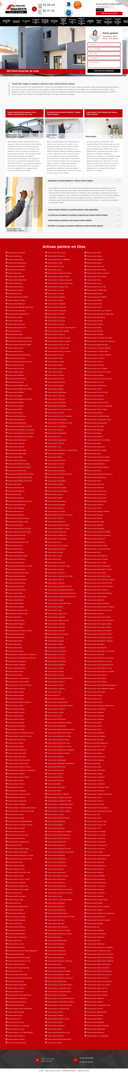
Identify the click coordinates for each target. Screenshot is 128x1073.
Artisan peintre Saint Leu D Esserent (99, 630)
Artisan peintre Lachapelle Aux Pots (60, 586)
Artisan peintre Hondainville (57, 532)
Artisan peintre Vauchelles (96, 876)
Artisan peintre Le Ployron (96, 358)
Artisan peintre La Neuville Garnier (59, 991)
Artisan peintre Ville (93, 940)
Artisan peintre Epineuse (16, 964)
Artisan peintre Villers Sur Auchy (98, 978)
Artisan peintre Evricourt (16, 1022)
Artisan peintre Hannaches (57, 460)
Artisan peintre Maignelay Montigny (60, 722)
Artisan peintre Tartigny (95, 773)
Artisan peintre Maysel (55, 777)
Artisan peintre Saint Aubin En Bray (99, 576)
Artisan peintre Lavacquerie (57, 651)
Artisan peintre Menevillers (57, 787)
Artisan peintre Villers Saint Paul (98, 968)
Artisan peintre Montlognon (57, 879)
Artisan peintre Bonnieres (16, 535)
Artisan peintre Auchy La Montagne (20, 338)
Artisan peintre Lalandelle (56, 624)
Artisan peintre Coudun (16, 814)
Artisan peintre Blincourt (16, 515)
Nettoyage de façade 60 (54, 22)
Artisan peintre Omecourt (95, 266)
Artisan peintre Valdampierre (96, 859)
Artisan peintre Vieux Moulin (96, 933)
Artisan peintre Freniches (56, 324)
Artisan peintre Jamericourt (57, 549)
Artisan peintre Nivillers (55, 1012)
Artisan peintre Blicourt (16, 511)
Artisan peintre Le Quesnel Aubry (98, 416)
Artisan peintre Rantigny (95, 430)
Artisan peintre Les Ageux (17, 300)
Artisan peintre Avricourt (16, 368)
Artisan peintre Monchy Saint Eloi (59, 838)
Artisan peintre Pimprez (95, 321)
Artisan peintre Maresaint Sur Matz (59, 736)
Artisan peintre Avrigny (15, 372)
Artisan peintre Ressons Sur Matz (98, 460)
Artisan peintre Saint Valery (96, 692)
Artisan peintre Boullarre (16, 562)
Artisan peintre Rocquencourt (97, 498)
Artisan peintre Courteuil (16, 828)
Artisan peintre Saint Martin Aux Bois (99, 634)
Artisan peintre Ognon (94, 263)
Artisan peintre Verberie (95, 910)
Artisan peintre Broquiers (16, 624)
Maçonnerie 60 (26, 21)
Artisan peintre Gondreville (57, 402)
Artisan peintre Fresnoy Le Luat (58, 344)
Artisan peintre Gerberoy (56, 375)
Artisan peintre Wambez (95, 1015)
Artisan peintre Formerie (56, 290)
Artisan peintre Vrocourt (95, 1008)
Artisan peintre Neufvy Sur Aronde (59, 971)
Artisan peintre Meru (54, 790)
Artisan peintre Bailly (15, 395)
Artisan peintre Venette (94, 903)
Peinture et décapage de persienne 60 (81, 21)
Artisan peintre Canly (15, 675)
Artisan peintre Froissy (55, 358)
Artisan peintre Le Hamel (56, 464)
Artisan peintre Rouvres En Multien (99, 532)
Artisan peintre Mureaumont (57, 954)
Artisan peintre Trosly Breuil (96, 842)
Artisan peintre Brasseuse (17, 590)
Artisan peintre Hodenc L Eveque (59, 528)
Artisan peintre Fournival (56, 314)
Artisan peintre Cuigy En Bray (18, 886)
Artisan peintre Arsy (14, 331)
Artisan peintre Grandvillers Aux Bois (60, 423)
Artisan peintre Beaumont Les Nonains (21, 433)
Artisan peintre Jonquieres (56, 562)
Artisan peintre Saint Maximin (97, 647)
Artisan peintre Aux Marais (96, 1029)
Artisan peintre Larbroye (56, 637)
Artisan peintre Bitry (15, 494)
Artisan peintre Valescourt (95, 862)
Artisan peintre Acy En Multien (18, 297)
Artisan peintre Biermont (16, 491)
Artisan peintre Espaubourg (17, 998)
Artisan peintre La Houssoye (57, 539)
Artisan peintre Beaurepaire (17, 440)
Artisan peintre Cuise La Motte (18, 889)
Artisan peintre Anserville (16, 252)
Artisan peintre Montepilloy (57, 859)
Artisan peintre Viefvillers (95, 930)
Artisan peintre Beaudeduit (17, 423)
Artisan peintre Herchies (56, 508)
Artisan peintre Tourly (94, 818)
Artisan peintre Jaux (54, 559)
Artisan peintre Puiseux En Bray (97, 402)
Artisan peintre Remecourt (96, 447)
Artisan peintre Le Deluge (16, 916)
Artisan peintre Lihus (55, 692)
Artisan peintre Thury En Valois (97, 808)
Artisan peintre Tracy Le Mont (97, 821)
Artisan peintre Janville (55, 552)
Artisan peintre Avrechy (16, 365)
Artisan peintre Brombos (16, 620)
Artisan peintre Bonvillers (16, 539)
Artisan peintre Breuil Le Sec (18, 610)
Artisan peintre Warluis (94, 1019)
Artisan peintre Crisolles (16, 865)
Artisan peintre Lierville (55, 685)
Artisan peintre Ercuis (15, 971)
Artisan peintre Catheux (16, 695)
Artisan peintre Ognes (94, 256)
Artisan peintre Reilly (94, 443)
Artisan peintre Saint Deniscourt (97, 590)
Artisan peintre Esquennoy (17, 1002)
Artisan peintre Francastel (56, 317)
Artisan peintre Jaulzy (55, 556)
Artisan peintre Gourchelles (57, 406)
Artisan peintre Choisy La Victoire (19, 767)
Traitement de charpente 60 (36, 21)
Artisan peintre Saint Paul (95, 654)
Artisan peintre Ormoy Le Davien (98, 273)
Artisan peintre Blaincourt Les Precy (20, 501)
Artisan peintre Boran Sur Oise (18, 542)
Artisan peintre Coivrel (15, 787)
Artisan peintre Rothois (94, 518)
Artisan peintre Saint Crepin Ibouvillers (100, 586)
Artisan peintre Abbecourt (16, 304)
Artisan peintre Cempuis (16, 712)
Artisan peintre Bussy (15, 647)
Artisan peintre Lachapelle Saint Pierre (61, 590)
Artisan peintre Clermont (16, 784)
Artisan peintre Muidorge (56, 947)
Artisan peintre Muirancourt (57, 951)
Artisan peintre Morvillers (56, 923)
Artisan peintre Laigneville (56, 617)
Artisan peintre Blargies (16, 508)
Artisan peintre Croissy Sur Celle (19, 872)
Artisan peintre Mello (55, 784)
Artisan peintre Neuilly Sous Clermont (60, 978)
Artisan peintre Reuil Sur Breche (98, 467)
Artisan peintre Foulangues (57, 304)
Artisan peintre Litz (54, 695)
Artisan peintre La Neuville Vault (58, 1008)
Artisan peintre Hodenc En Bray (58, 525)
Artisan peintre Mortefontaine (57, 913)
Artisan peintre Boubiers (16, 552)
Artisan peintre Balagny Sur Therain (20, 399)
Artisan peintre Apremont (16, 324)
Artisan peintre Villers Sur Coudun (98, 985)
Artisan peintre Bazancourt (17, 416)
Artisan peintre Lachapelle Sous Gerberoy (62, 593)
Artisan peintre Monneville (56, 845)
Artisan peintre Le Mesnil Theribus (59, 811)
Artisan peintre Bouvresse (17, 583)
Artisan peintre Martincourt (57, 767)
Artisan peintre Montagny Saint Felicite (61, 852)
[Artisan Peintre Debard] (16, 7)
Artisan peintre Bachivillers (17, 378)
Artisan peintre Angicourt (16, 270)
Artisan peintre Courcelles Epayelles (20, 821)
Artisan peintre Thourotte (95, 804)
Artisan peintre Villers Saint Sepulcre (99, 971)
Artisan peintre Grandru (56, 430)
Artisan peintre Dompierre (17, 933)
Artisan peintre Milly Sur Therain (59, 818)
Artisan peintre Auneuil (15, 348)
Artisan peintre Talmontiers (96, 770)
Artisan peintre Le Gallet (56, 361)
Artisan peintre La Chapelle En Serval (21, 733)
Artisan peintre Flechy (55, 263)
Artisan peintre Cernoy (15, 716)
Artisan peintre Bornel (15, 549)
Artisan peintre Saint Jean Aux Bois (99, 617)
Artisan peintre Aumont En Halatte (19, 344)
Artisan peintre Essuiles (16, 1005)
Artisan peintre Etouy (15, 1015)
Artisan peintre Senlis (94, 722)
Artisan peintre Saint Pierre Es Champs (100, 658)
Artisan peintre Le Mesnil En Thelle (59, 801)
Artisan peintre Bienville (16, 487)
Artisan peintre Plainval (95, 331)
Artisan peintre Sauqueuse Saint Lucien (100, 705)
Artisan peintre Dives (15, 923)
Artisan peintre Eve (14, 1019)
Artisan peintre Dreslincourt (17, 937)
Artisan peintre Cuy (14, 903)
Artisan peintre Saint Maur (96, 644)
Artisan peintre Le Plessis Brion (97, 351)
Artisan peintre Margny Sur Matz (59, 753)
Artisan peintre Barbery (16, 402)
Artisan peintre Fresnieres (56, 334)
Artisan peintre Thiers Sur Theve (98, 787)
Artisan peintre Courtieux (16, 831)
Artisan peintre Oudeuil (95, 293)
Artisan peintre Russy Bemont (97, 556)
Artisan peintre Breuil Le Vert (18, 613)
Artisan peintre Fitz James (56, 252)
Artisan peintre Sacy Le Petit (96, 562)
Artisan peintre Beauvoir (16, 447)
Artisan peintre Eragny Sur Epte (19, 968)
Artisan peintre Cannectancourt (18, 678)
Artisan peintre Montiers (56, 869)
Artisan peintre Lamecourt (56, 627)
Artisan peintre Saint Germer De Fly (99, 610)
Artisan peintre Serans (94, 729)
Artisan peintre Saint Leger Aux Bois (99, 624)
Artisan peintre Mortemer (56, 920)
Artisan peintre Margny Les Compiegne (61, 750)
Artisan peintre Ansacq (15, 259)
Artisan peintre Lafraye (55, 607)
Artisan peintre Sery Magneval (97, 743)
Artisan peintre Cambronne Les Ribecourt (22, 654)
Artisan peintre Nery (54, 964)
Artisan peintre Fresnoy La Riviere (59, 341)
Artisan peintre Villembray (95, 944)
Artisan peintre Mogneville (56, 821)
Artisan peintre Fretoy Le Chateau (59, 351)
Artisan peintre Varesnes (95, 869)
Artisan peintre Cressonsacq (17, 852)
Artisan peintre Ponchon (95, 361)
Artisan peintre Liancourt (56, 675)
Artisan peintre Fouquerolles (57, 310)
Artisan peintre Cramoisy (16, 838)
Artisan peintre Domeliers (16, 927)
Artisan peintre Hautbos (56, 484)
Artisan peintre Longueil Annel (58, 702)
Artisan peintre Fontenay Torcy (58, 287)
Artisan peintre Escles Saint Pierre (19, 995)
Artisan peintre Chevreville (17, 753)
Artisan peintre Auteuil (15, 351)
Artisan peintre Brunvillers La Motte (20, 630)
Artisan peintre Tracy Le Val (96, 825)
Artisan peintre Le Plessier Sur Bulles (99, 338)
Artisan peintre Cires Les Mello (18, 777)
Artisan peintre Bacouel (16, 382)
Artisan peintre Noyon (55, 1042)
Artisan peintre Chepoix (16, 746)
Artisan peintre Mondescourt (57, 842)
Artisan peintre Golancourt (56, 399)
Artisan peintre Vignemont (96, 937)
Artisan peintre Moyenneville (57, 940)
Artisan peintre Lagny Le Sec (57, 613)
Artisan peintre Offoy (94, 252)
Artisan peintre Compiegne (17, 790)
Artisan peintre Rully (94, 552)
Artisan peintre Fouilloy (55, 300)
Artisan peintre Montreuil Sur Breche (60, 889)
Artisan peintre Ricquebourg (96, 477)
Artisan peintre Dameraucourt (18, 906)
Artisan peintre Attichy (15, 334)
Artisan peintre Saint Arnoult (96, 573)
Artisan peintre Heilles (55, 498)
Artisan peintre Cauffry (15, 705)
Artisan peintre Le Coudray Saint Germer (22, 808)
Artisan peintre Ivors (54, 542)
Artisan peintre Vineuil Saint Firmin (98, 1005)
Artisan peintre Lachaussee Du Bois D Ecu (62, 596)
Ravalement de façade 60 (6, 22)
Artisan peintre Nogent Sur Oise (58, 1019)
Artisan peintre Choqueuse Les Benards (21, 770)
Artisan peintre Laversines (56, 658)
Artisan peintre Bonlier (15, 525)
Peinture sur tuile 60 (99, 22)
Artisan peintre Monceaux (56, 828)
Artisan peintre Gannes (55, 365)
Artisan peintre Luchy (55, 716)
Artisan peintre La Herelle (56, 511)
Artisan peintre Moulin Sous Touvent (60, 933)
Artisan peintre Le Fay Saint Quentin (20, 1032)
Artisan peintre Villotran (95, 1002)
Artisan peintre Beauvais (16, 443)
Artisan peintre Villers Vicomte (97, 995)
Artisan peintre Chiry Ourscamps (19, 760)
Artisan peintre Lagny (55, 610)
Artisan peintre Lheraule (56, 671)
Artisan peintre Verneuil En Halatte (98, 920)
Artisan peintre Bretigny (16, 607)
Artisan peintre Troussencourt (97, 845)
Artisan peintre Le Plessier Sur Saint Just (101, 341)
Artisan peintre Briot (15, 617)
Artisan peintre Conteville (16, 797)
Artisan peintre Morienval (56, 906)
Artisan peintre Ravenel (95, 436)
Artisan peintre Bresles (16, 600)
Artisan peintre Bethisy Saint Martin (20, 477)
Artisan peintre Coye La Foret (18, 835)
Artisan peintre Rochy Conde (96, 491)
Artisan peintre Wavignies (95, 1022)
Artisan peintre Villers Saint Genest (99, 964)
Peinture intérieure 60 (90, 22)
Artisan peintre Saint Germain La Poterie (100, 607)
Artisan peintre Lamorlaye (56, 630)
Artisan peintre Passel (94, 307)
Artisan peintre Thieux (94, 797)
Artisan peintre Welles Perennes (98, 1025)
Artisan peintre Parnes (94, 304)
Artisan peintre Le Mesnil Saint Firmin (60, 804)
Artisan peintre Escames (16, 988)
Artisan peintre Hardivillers (57, 470)
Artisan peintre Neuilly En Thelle (58, 974)
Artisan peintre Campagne (17, 661)
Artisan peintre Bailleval (16, 392)
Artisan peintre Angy (15, 256)
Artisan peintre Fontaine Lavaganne (60, 280)
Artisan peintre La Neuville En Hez (59, 988)
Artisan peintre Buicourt (16, 637)
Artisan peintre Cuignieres (17, 882)
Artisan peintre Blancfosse (17, 504)
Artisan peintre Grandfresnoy (57, 419)
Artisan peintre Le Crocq (16, 869)
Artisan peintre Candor (15, 671)
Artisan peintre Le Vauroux (96, 893)
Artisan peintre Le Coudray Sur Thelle (21, 811)
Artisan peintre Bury (15, 644)
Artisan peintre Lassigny (56, 641)
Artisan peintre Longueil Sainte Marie (60, 705)
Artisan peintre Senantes (95, 719)
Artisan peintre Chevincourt (17, 750)
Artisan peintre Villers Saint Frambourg (100, 961)
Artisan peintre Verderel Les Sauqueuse (100, 913)
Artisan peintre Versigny (95, 923)
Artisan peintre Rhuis (94, 470)
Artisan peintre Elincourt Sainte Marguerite (22, 951)
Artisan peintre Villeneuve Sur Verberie (100, 954)
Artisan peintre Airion (15, 283)
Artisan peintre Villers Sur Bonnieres (99, 981)
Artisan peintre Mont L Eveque (58, 876)
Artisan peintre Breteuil (16, 603)
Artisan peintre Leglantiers (57, 664)
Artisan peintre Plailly (94, 327)
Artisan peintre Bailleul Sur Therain (20, 389)
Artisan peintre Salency (95, 695)
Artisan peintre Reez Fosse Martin (98, 440)
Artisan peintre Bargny (15, 406)
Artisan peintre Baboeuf (16, 375)
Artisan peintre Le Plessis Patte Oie (99, 355)
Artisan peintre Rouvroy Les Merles (99, 535)
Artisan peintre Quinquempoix (97, 423)
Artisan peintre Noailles (55, 1015)
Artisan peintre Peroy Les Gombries (99, 310)
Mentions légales (69, 1070)
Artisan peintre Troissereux (96, 838)
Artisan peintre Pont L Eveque (97, 368)
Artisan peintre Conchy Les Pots (19, 794)
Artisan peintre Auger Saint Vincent (20, 341)
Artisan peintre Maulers (55, 773)
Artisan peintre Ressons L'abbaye (98, 457)
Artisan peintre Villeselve (95, 998)
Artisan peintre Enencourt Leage (19, 957)
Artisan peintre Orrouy (94, 283)
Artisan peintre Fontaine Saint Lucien (60, 283)
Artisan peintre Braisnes (16, 586)
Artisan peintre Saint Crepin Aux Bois (99, 583)
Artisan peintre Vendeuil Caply (97, 899)
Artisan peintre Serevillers (95, 733)
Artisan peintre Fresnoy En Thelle (59, 338)
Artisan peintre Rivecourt (95, 484)
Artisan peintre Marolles (56, 756)
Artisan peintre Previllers (95, 395)
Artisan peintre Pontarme (95, 365)
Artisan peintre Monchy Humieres (59, 835)
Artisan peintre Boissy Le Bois (18, 521)
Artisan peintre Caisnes (16, 651)
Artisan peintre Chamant (16, 719)
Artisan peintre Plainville (95, 334)
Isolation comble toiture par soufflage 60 (63, 21)
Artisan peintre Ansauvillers (17, 263)
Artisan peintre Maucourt (56, 770)
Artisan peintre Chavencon (17, 739)
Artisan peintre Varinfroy (95, 872)
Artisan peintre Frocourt (56, 355)
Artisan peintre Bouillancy (16, 559)
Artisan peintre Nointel (55, 1022)
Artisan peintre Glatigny (56, 389)
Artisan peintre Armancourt (17, 327)
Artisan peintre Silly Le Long (96, 746)
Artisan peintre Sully (94, 763)
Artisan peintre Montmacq (56, 882)
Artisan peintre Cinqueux (16, 773)
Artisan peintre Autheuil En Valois (19, 355)
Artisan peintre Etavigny (16, 1012)
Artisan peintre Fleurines (56, 266)
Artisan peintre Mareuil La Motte (58, 739)
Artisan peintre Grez (54, 436)
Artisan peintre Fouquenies (57, 307)
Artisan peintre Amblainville (17, 280)
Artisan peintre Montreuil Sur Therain (60, 893)
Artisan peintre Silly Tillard (96, 750)
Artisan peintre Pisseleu (95, 324)
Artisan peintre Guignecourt (57, 440)
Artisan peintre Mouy (55, 937)
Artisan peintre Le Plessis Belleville (99, 348)
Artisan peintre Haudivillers (57, 481)
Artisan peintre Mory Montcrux (58, 927)
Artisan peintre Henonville (56, 504)
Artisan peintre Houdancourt (57, 535)
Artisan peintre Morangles (56, 903)
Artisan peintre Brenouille (16, 596)
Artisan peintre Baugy (15, 413)
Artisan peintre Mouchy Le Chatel (59, 930)
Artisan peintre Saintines (95, 613)
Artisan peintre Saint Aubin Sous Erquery (101, 579)
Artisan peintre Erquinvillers (17, 985)
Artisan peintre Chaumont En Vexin (20, 736)
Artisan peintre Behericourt (17, 450)
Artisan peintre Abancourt (16, 310)
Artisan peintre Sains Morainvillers (98, 566)
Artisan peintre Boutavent (16, 576)
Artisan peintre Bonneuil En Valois (19, 532)
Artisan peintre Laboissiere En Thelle (60, 576)
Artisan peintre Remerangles (96, 450)
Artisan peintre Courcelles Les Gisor (20, 825)
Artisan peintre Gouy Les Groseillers (60, 416)
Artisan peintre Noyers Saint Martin (59, 1039)
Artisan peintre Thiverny (95, 801)
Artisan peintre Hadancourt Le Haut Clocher (62, 450)
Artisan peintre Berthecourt (17, 470)
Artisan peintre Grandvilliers (57, 426)
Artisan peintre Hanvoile (56, 467)
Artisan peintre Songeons (95, 760)
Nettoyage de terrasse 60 (72, 21)
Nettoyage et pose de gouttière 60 (45, 21)
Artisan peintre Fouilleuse (56, 297)
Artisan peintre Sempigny (95, 716)
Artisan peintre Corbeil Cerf (17, 801)
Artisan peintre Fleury (55, 270)
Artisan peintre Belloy (15, 457)
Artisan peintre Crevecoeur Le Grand (20, 855)
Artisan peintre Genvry (55, 372)
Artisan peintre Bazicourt (16, 419)
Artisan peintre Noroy (55, 1029)
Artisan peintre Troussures (96, 848)
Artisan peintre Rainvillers (95, 426)
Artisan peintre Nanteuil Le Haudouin (60, 961)
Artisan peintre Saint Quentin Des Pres (100, 664)
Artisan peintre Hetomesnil (57, 521)
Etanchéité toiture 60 (16, 21)
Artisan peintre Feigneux (16, 1036)
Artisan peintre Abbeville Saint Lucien (20, 307)
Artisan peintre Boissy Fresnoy (18, 518)
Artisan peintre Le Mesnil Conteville (60, 797)
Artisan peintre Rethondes (96, 464)
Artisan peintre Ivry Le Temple (58, 545)
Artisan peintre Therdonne (96, 777)
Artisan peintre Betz (14, 484)
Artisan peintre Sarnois (94, 702)
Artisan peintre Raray (94, 433)
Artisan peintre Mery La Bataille (58, 794)
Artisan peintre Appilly (15, 321)
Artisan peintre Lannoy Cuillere (58, 634)
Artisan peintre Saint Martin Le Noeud (100, 637)
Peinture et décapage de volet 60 (117, 22)
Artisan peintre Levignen (56, 668)
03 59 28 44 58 (46, 6)
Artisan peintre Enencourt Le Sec (19, 961)
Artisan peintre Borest (15, 545)
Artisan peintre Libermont (56, 682)
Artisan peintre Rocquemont (96, 494)
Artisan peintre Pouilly (94, 389)
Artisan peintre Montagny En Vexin (59, 848)
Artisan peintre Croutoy (16, 876)
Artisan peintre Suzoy (94, 767)
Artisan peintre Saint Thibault (97, 682)
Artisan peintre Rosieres (95, 504)
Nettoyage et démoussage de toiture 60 (108, 22)
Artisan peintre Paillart (94, 300)
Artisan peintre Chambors (16, 726)
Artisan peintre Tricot (94, 828)
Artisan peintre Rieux (94, 481)
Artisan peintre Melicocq (56, 780)
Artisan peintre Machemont (57, 719)
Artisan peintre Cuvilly (15, 899)
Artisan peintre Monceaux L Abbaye (60, 831)
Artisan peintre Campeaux (17, 664)
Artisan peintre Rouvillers (95, 528)
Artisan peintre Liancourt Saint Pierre (60, 678)
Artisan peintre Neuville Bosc (57, 981)
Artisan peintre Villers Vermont (97, 991)
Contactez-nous (83, 1070)
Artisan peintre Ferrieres (16, 1039)
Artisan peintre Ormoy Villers (96, 276)
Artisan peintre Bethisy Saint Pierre (20, 481)
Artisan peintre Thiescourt (95, 790)
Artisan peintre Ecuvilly (16, 944)
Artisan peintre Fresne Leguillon (58, 331)
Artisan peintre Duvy (15, 940)
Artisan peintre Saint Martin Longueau (100, 641)
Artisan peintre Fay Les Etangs (18, 1025)
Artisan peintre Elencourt (16, 947)
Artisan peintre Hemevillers (57, 501)
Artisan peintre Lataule (55, 644)
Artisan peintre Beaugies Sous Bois (20, 426)
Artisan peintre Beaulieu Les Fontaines (21, 430)
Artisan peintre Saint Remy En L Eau (99, 668)
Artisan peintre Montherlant (57, 865)
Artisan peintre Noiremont (56, 1025)
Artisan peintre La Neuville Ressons (60, 1005)
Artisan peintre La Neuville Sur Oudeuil (61, 1002)
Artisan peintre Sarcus (94, 699)
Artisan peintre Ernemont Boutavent (20, 978)
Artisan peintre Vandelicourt (96, 865)
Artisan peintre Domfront (16, 930)
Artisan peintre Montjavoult (57, 872)
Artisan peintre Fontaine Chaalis (58, 276)
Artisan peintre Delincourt (16, 913)
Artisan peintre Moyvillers (56, 944)
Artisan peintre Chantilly (16, 729)
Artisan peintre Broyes (15, 627)
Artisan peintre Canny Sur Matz (18, 682)
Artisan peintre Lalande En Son (58, 620)
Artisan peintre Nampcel (56, 957)
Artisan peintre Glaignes (56, 385)
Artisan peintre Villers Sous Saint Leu (99, 974)
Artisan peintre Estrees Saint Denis (20, 1008)
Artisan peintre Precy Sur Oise (97, 392)
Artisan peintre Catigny (16, 699)
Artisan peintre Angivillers (16, 266)
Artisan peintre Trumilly (95, 852)
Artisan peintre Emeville (16, 954)
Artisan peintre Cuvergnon (17, 896)
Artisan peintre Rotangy (95, 515)
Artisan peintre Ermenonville (17, 974)
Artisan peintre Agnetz (15, 290)
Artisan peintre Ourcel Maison (97, 297)
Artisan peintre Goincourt (56, 395)
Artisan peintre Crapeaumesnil (18, 842)
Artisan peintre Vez (93, 927)
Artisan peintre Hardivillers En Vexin (60, 474)
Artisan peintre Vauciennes (96, 879)
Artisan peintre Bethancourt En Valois (20, 474)
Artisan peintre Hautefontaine (58, 491)
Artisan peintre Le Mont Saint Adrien (60, 899)
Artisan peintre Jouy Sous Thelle (59, 566)
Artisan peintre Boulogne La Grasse (20, 566)
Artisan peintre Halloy (55, 457)
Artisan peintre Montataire (56, 855)
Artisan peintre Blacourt (16, 498)
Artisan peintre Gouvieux (56, 413)
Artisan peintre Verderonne (96, 916)
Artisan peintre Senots (94, 726)
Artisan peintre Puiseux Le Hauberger (99, 406)
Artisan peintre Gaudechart (57, 368)
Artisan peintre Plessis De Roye (97, 344)
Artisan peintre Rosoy (94, 508)
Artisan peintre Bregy (15, 593)
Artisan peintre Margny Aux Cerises (60, 746)
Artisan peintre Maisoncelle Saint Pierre (61, 729)
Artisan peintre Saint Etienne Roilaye (99, 593)
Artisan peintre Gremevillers (57, 433)
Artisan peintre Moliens (55, 825)
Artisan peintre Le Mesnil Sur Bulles (60, 808)
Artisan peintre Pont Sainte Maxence (99, 378)
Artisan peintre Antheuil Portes (18, 314)
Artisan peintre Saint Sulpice (96, 678)
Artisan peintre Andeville (16, 276)
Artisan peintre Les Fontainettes (98, 1036)
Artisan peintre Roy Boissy (96, 542)
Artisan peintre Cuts (15, 893)
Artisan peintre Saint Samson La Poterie (100, 671)
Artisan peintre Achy (15, 293)
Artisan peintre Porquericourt (97, 385)
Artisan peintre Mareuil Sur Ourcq (59, 743)
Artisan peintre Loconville (56, 699)
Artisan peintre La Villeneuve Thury (99, 951)
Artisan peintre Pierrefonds (96, 317)
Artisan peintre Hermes (55, 518)
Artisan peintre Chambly (16, 722)
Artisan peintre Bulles (15, 641)
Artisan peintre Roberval (95, 487)
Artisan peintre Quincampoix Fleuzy (99, 419)
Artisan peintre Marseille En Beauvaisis (61, 763)
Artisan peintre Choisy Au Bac (18, 763)
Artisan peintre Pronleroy (95, 399)
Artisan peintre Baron (15, 409)
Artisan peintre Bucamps (16, 634)
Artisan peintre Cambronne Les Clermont (22, 658)
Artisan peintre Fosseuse (56, 293)
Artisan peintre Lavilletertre (57, 661)
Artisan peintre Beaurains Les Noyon (20, 436)
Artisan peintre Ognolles (95, 259)
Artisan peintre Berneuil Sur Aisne (19, 467)
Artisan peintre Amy (14, 273)
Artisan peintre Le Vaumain (96, 886)
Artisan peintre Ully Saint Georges (98, 855)
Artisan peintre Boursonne (17, 569)
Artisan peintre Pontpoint (95, 375)
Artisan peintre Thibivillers (96, 784)
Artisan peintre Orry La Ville (96, 287)
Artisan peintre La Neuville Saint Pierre (61, 998)
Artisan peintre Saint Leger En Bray (99, 627)
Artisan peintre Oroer (94, 280)
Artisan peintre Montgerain (57, 862)
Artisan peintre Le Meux (56, 814)
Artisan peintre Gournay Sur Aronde (60, 409)
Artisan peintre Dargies (16, 910)
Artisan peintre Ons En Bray (96, 270)
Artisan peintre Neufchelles (57, 968)
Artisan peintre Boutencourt (17, 579)
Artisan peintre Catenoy (16, 692)
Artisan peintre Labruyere (56, 583)
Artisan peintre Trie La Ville (96, 835)
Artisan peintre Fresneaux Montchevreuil (61, 327)
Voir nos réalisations (109, 13)
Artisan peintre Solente (94, 753)
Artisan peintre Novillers (56, 1036)
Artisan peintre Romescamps (96, 501)
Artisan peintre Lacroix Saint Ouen (59, 603)
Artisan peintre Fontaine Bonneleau (60, 273)
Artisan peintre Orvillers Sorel (97, 290)
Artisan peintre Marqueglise (57, 760)
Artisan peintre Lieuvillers (56, 688)
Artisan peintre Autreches (16, 358)
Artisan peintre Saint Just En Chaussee (100, 620)
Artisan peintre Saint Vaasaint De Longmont (102, 685)
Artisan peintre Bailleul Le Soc (18, 385)
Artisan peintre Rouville (95, 525)
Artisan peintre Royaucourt (96, 539)
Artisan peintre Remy (94, 453)
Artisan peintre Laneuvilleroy (57, 995)
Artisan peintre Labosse (56, 579)
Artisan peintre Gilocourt (56, 378)
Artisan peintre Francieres (56, 321)
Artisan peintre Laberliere (56, 573)
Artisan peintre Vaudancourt (96, 882)
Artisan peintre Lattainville (56, 647)
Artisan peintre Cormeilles (17, 804)
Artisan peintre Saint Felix (95, 600)
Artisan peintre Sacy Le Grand (97, 559)
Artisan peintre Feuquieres (17, 1042)
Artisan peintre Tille (93, 814)
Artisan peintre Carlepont (16, 688)
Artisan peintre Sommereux (96, 756)
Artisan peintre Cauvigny (16, 709)
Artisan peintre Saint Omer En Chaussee (100, 651)
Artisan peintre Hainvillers (56, 453)
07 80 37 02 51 (46, 12)
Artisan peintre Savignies (95, 712)
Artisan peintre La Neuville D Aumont (60, 985)
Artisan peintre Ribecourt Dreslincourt (99, 474)
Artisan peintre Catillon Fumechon (19, 702)
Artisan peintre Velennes (95, 896)
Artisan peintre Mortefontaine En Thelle (61, 916)
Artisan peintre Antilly (15, 317)
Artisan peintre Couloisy (16, 818)
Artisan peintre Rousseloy (95, 521)
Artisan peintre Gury (54, 447)
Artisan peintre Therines (95, 780)
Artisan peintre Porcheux (95, 382)
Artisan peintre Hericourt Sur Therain (60, 515)
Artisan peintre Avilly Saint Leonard (20, 361)
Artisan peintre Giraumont (56, 382)
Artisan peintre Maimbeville (57, 726)
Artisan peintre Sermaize (95, 739)
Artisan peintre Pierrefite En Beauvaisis (100, 314)
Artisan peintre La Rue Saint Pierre (99, 549)
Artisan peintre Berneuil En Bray (19, 464)
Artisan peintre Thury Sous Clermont (99, 811)
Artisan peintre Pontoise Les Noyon (99, 372)
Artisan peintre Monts (55, 896)
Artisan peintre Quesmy (95, 413)
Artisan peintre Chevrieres (17, 756)
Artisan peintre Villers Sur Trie (97, 988)
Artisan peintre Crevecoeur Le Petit (20, 859)
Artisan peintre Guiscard (56, 443)
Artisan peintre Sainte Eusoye (97, 596)
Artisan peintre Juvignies (56, 569)
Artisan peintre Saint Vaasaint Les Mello (100, 688)
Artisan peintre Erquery (16, 981)
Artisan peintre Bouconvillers (18, 556)
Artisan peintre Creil (15, 845)
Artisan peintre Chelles (16, 743)
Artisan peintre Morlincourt (57, 910)
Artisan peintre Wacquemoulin (97, 1012)
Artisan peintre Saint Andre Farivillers (99, 569)
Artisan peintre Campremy (17, 668)
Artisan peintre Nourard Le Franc (59, 1032)
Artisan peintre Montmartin (57, 886)
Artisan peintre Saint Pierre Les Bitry (99, 661)
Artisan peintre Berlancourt (17, 460)
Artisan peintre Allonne (15, 287)
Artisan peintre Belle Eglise (17, 453)
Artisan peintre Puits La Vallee (97, 409)
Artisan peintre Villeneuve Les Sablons (100, 947)
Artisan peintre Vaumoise (95, 889)
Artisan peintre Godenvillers (57, 392)
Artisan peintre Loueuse (56, 712)
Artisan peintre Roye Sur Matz (97, 545)
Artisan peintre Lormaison (56, 709)
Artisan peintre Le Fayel (16, 1029)
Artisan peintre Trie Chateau (96, 831)
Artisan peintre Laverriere (56, 654)
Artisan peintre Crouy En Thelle (18, 879)
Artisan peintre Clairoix (16, 780)
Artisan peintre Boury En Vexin (18, 573)
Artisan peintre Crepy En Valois (18, 848)
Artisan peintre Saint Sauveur (97, 675)
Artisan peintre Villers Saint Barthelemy (100, 957)
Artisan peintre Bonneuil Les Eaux (19, 528)
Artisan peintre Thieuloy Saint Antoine (99, 794)
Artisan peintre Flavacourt (56, 256)
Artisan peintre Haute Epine (57, 487)
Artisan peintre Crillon (15, 862)
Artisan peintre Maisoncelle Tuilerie (59, 733)
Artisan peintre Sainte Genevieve (98, 603)
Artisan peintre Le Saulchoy (96, 709)
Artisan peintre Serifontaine (96, 736)
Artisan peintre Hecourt (55, 494)
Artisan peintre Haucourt (56, 477)
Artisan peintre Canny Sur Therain (19, 685)
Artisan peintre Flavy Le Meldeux (59, 259)
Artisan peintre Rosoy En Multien (98, 511)
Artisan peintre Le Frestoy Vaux (58, 348)
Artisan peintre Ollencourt (95, 1032)
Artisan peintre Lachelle (56, 600)
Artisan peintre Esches (15, 991)
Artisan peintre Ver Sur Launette (98, 906)
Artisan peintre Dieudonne (17, 920)
